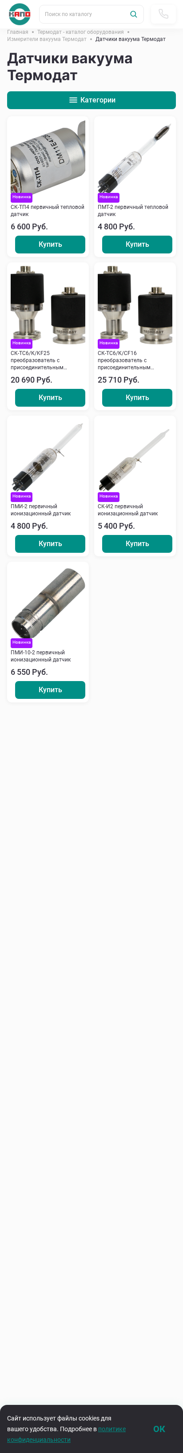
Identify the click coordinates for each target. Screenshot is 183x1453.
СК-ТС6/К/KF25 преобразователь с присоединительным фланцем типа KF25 (37, 360)
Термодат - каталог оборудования (80, 32)
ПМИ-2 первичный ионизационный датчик (41, 510)
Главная (17, 32)
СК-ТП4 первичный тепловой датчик (47, 210)
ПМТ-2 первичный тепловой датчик (133, 210)
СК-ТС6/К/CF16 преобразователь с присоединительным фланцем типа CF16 (124, 360)
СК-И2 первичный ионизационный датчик (128, 510)
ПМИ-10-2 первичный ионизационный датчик (41, 656)
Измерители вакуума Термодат (47, 39)
